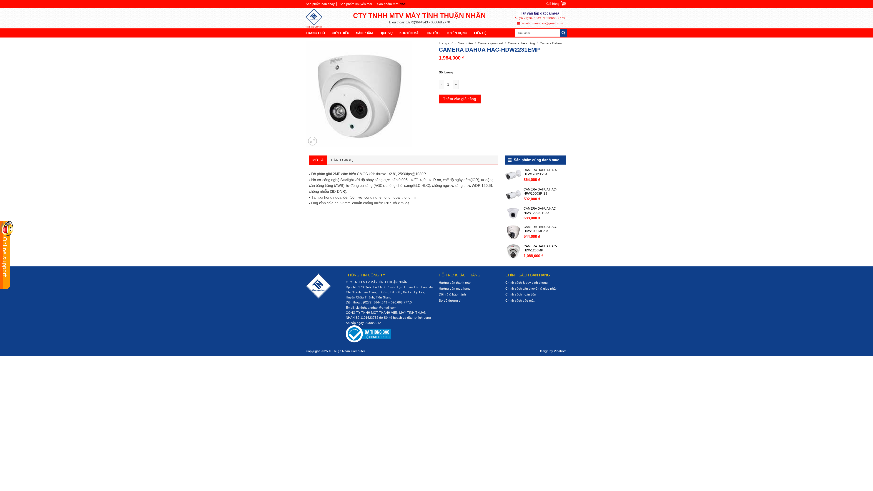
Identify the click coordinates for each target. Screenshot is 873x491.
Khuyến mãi (409, 33)
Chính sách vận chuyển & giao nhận (531, 288)
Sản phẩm (364, 33)
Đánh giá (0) (342, 160)
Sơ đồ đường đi (450, 300)
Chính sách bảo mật (519, 300)
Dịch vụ (386, 33)
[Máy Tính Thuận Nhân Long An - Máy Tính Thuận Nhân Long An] (316, 18)
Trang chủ (315, 33)
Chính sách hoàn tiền (520, 294)
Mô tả (318, 160)
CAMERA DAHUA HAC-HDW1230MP (540, 248)
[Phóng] (312, 141)
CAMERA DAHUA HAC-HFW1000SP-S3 (540, 191)
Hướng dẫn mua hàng (455, 288)
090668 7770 (555, 18)
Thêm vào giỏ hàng (459, 99)
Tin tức (432, 33)
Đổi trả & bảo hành (452, 294)
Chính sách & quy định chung (526, 282)
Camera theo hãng (521, 43)
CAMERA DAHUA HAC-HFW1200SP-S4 (540, 172)
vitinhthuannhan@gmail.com (542, 23)
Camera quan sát (490, 43)
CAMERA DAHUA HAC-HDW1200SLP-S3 (540, 210)
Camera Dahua (551, 43)
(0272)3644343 (530, 18)
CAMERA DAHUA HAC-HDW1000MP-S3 (540, 229)
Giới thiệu (340, 33)
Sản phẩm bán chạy (320, 4)
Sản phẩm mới (387, 4)
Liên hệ (480, 33)
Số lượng (446, 72)
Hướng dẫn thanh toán (455, 282)
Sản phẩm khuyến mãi (356, 4)
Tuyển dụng (456, 33)
